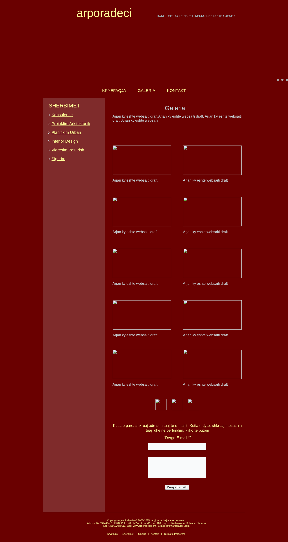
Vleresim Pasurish (68, 150)
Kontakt (155, 534)
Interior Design (65, 141)
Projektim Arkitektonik (71, 123)
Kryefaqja (112, 534)
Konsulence (62, 115)
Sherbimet (127, 534)
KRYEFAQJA (114, 90)
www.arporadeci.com (144, 525)
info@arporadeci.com (177, 525)
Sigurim (58, 159)
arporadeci (104, 12)
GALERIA (146, 90)
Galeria (142, 534)
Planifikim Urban (66, 132)
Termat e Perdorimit (174, 534)
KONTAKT (176, 90)
